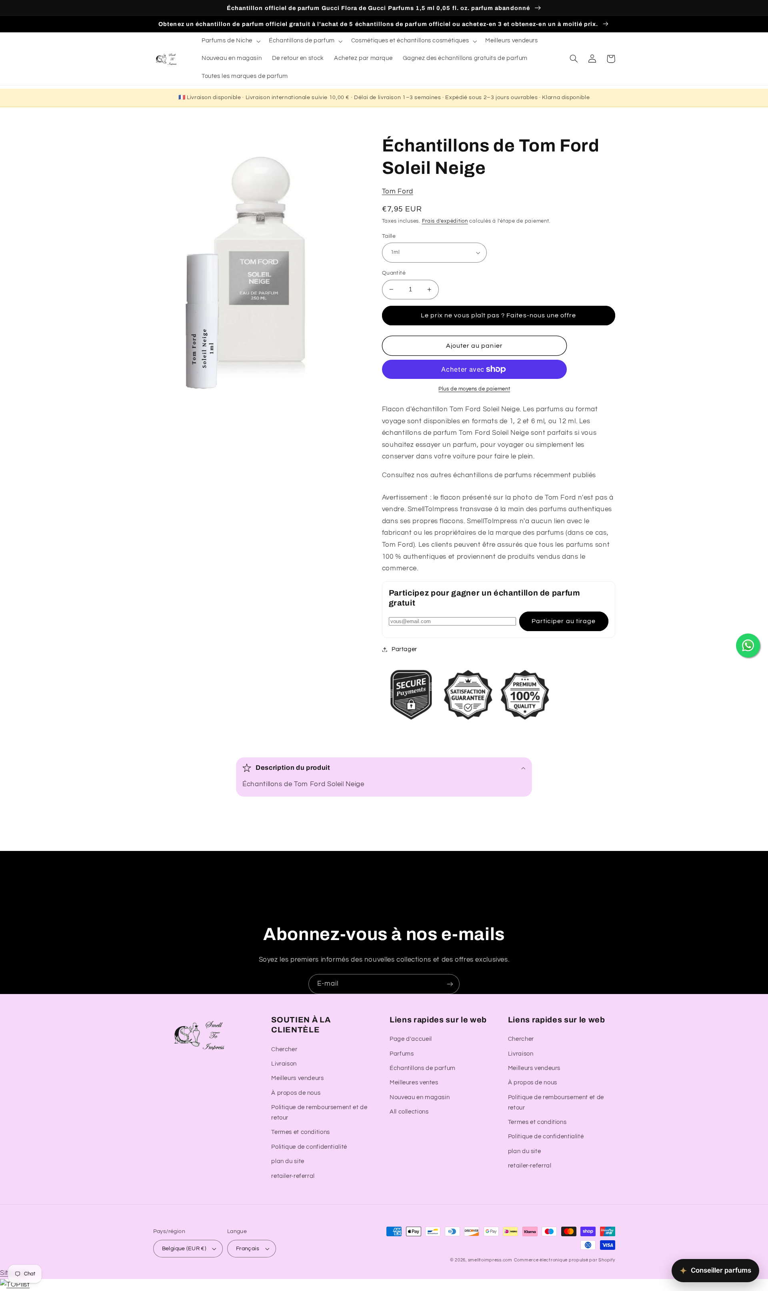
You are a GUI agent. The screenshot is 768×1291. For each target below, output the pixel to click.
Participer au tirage (564, 621)
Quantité (394, 273)
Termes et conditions (300, 1132)
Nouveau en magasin (420, 1097)
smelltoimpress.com (490, 1260)
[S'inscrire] (450, 984)
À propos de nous (295, 1093)
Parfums (402, 1054)
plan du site (287, 1161)
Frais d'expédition (445, 221)
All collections (409, 1112)
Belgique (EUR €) (184, 1248)
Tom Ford (397, 191)
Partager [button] (404, 649)
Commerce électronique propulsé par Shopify (564, 1260)
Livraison (284, 1064)
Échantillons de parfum (423, 1068)
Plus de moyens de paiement (474, 389)
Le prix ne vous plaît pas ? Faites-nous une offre (498, 315)
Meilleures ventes (414, 1083)
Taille (389, 236)
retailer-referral (293, 1176)
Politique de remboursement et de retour (319, 1112)
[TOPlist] (15, 1284)
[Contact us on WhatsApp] (748, 645)
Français (247, 1248)
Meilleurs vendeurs (297, 1078)
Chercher (284, 1049)
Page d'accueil (411, 1039)
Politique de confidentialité (309, 1147)
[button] (230, 41)
